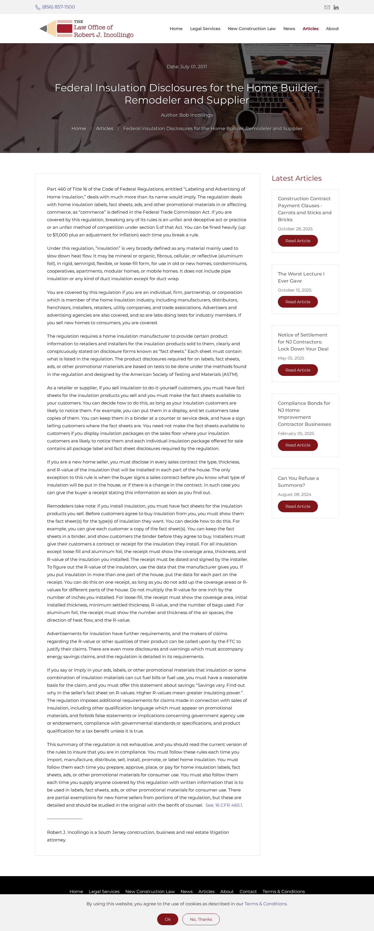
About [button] (332, 28)
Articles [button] (310, 28)
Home (176, 28)
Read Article (297, 240)
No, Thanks (201, 919)
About (227, 891)
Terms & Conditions (284, 891)
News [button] (289, 28)
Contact (248, 891)
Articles (206, 891)
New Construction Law (252, 28)
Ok (168, 919)
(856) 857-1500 (58, 7)
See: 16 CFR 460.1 (223, 805)
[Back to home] (86, 28)
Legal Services (205, 28)
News (187, 891)
